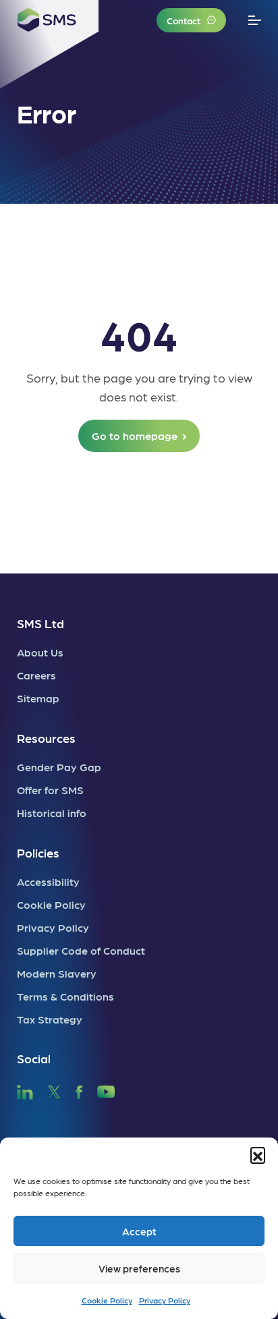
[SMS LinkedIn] (25, 1090)
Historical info (51, 812)
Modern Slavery (56, 973)
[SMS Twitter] (54, 1090)
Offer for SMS (50, 789)
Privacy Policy (164, 1300)
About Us (40, 652)
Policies (38, 852)
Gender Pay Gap (59, 766)
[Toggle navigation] (255, 20)
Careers (36, 675)
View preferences (139, 1268)
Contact (183, 20)
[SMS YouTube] (106, 1090)
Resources (46, 738)
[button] (258, 1154)
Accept (139, 1231)
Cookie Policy (107, 1300)
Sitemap (38, 698)
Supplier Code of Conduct (81, 950)
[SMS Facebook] (79, 1090)
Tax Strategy (49, 1019)
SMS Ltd (40, 623)
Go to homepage (134, 435)
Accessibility (48, 881)
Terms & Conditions (65, 996)
